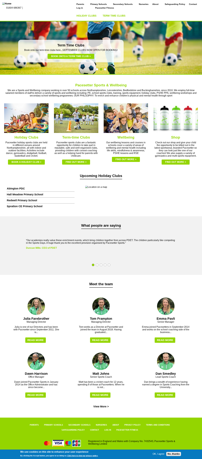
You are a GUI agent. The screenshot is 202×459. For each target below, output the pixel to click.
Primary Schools (98, 4)
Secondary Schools (123, 4)
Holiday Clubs (86, 15)
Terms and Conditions (158, 425)
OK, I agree (158, 454)
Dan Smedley (166, 373)
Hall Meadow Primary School (25, 194)
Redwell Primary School (22, 200)
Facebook (25, 8)
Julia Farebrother (36, 318)
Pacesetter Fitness (104, 8)
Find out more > (76, 162)
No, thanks (174, 454)
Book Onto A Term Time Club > (71, 56)
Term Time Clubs (114, 15)
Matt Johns (101, 373)
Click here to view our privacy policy (82, 456)
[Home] (20, 3)
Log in (79, 8)
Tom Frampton (101, 318)
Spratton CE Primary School (24, 206)
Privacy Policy (132, 425)
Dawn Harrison (36, 373)
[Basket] (89, 8)
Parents (80, 4)
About (155, 4)
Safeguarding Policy (175, 4)
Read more (35, 340)
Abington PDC (16, 188)
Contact (193, 4)
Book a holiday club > (26, 162)
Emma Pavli (166, 318)
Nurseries (143, 4)
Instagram (28, 8)
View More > (101, 406)
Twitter (31, 8)
